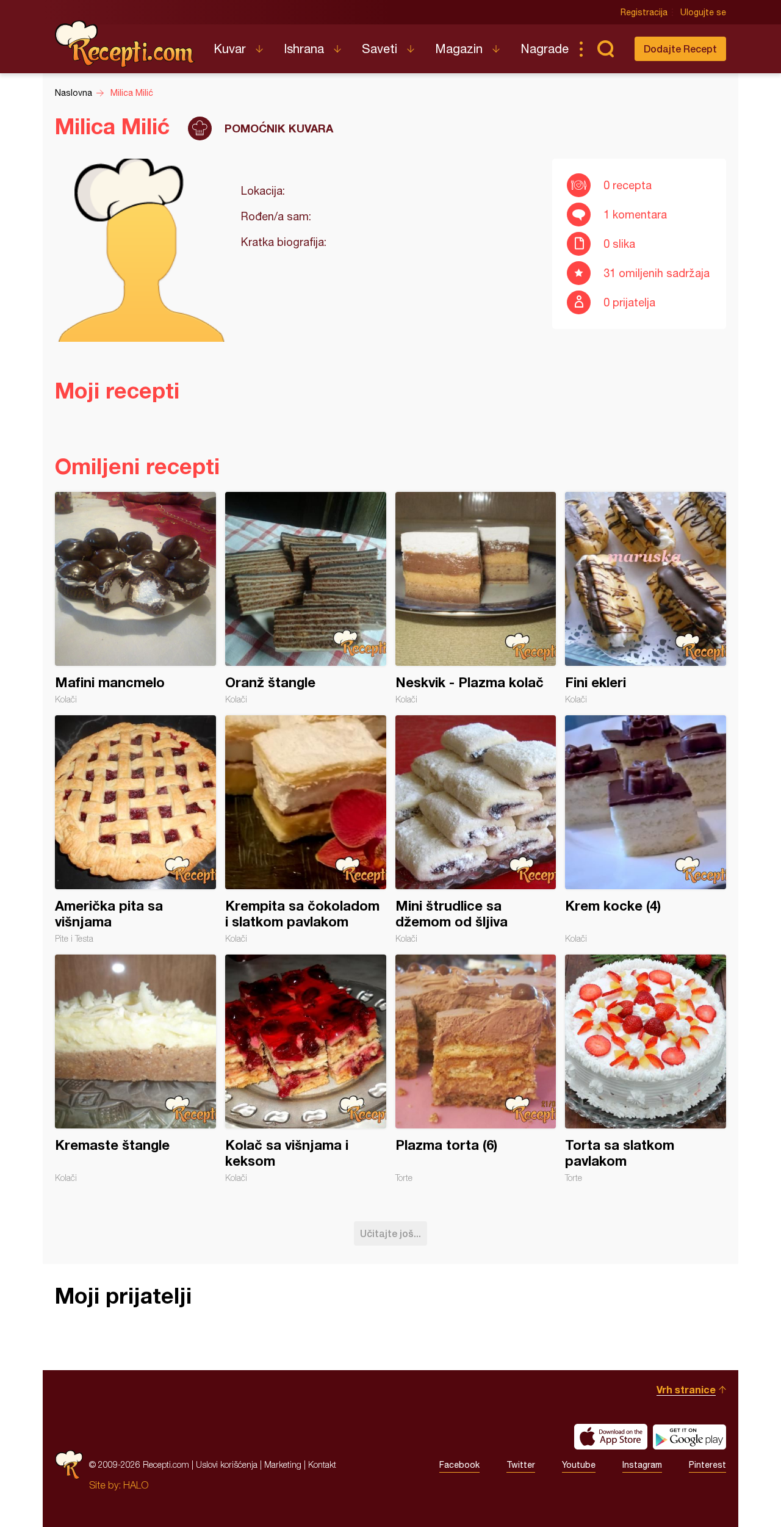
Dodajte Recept (680, 48)
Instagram (642, 1465)
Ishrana (304, 49)
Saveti (379, 49)
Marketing (282, 1464)
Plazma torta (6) (475, 1069)
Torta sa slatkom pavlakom (645, 1069)
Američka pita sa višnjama (135, 829)
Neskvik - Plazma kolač (475, 598)
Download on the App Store (610, 1436)
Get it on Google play (689, 1436)
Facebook (459, 1465)
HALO (135, 1484)
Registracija (644, 12)
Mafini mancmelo (135, 598)
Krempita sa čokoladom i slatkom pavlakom (305, 829)
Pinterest (707, 1465)
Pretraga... (605, 48)
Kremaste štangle (135, 1069)
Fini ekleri (645, 598)
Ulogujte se (703, 12)
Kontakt (322, 1464)
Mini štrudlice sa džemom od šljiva (475, 829)
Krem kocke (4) (645, 829)
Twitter (520, 1465)
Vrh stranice (686, 1389)
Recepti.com (125, 44)
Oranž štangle (305, 598)
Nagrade (544, 49)
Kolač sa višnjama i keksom (305, 1069)
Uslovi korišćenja (226, 1464)
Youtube (579, 1465)
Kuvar (230, 49)
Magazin (459, 49)
